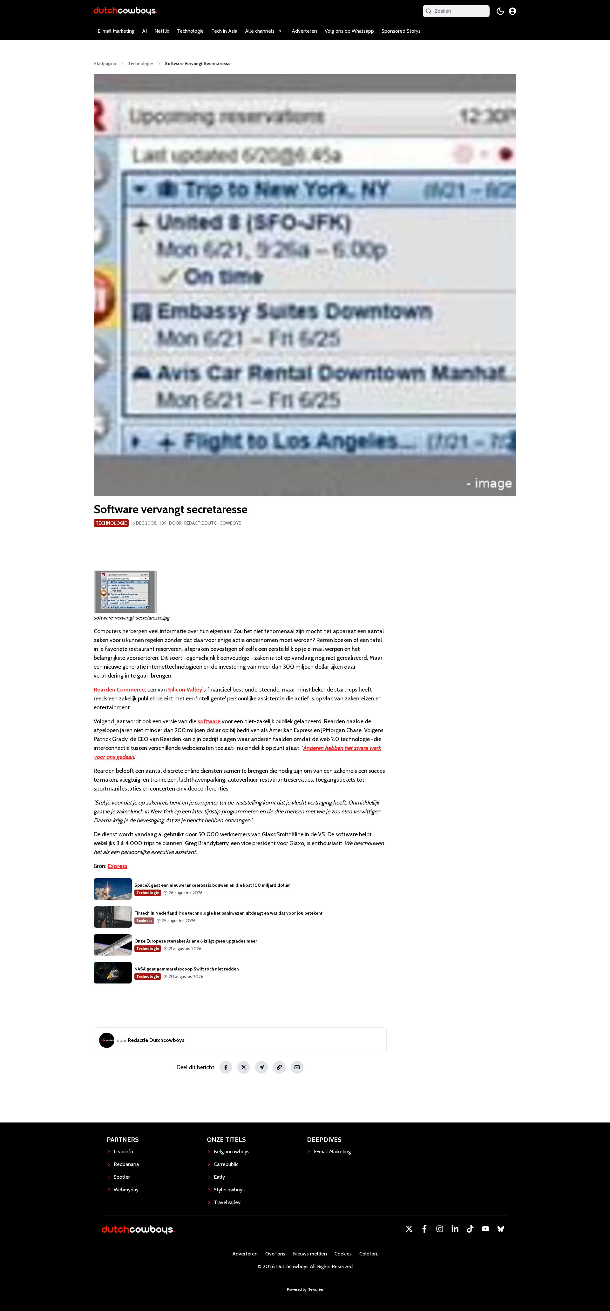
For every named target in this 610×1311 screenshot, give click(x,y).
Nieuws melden (310, 1254)
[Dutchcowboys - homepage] (125, 11)
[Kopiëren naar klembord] (279, 1067)
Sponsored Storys (401, 31)
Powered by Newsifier (305, 1289)
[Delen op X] (243, 1067)
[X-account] (409, 1229)
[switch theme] (500, 11)
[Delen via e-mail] (297, 1067)
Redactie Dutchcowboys (212, 523)
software (209, 721)
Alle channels (259, 31)
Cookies (343, 1254)
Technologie (190, 31)
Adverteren (304, 31)
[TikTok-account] (470, 1229)
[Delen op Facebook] (226, 1067)
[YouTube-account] (485, 1229)
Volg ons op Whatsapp (349, 31)
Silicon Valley (185, 689)
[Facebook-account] (424, 1229)
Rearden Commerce (119, 689)
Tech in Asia (224, 31)
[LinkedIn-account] (455, 1229)
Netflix (161, 31)
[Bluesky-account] (501, 1229)
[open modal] (512, 11)
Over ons (275, 1254)
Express (117, 866)
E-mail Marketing (116, 31)
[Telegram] (261, 1067)
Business (144, 920)
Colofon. (368, 1254)
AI (144, 31)
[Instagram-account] (440, 1229)
